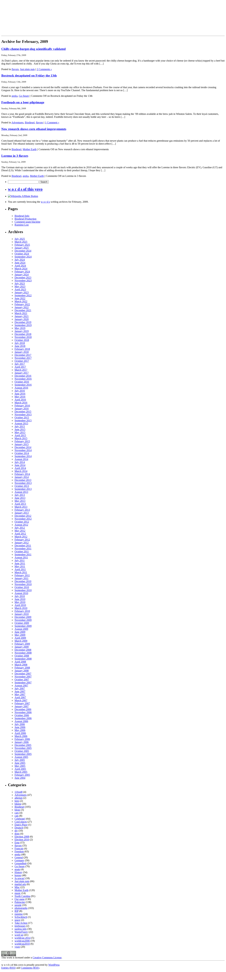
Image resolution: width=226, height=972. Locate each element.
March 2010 (21, 608)
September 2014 (23, 456)
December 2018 (23, 334)
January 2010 (22, 614)
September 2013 (23, 489)
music (18, 893)
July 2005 (20, 760)
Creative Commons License (47, 957)
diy (16, 830)
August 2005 (21, 757)
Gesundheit (20, 863)
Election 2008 (22, 836)
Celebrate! (20, 818)
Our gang (19, 899)
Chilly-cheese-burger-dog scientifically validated (33, 49)
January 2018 (22, 352)
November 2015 (23, 414)
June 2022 (20, 298)
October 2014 (22, 453)
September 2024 (23, 256)
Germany (19, 860)
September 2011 (23, 554)
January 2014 (22, 477)
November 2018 (23, 337)
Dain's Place (21, 824)
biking (18, 803)
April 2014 (20, 468)
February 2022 (22, 304)
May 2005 (20, 766)
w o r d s (45, 201)
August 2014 (21, 459)
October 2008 (22, 655)
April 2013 (20, 503)
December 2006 (23, 709)
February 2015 (22, 441)
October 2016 (22, 381)
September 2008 (23, 658)
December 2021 (23, 310)
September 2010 (23, 590)
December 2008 (23, 649)
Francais (19, 848)
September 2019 (23, 325)
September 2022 (23, 295)
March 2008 (21, 664)
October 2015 (22, 417)
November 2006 (23, 712)
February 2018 (22, 349)
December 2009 (23, 617)
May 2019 (20, 328)
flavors (15, 69)
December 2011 (23, 545)
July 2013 (20, 495)
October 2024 (22, 253)
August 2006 (21, 721)
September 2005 (23, 754)
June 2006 (20, 727)
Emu (17, 842)
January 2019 (22, 331)
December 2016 (23, 375)
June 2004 (20, 777)
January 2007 (22, 706)
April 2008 (20, 661)
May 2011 (20, 566)
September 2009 (23, 626)
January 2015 (22, 444)
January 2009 (22, 646)
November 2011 (23, 548)
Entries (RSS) (8, 967)
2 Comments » (44, 69)
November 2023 (23, 280)
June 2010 (20, 599)
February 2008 (22, 667)
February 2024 (22, 271)
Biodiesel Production (25, 218)
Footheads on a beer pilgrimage (22, 102)
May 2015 (20, 432)
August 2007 (21, 685)
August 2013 (21, 492)
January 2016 (22, 408)
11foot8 (19, 792)
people (18, 905)
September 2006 (23, 718)
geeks (15, 95)
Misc (17, 887)
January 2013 (22, 512)
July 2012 (20, 527)
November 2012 (23, 518)
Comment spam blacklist (27, 221)
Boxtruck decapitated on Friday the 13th (29, 75)
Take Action (21, 923)
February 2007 (22, 703)
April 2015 (20, 435)
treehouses (20, 926)
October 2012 (22, 521)
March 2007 (21, 700)
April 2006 (20, 733)
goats (17, 869)
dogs (17, 833)
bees (17, 800)
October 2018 (22, 340)
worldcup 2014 (22, 937)
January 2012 (22, 542)
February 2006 (22, 739)
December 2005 (23, 745)
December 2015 (23, 411)
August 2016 (21, 387)
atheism (19, 797)
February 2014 (22, 474)
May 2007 (20, 694)
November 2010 (23, 584)
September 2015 (23, 420)
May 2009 (20, 634)
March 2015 (21, 438)
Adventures (17, 122)
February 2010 (22, 611)
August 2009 (21, 629)
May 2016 (20, 396)
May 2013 (20, 500)
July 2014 (20, 462)
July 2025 (20, 238)
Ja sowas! (20, 878)
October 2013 (22, 486)
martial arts (20, 884)
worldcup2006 (22, 940)
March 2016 (21, 402)
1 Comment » (52, 122)
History (18, 872)
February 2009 (22, 643)
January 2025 (22, 247)
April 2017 (20, 366)
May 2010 (20, 602)
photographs (21, 908)
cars (17, 812)
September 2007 (23, 682)
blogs (17, 809)
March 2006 (21, 736)
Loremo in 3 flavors (14, 156)
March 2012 (21, 536)
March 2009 (21, 640)
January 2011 (21, 578)
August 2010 (21, 593)
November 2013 (23, 483)
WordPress (54, 964)
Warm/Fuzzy (21, 931)
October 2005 (22, 751)
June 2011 (20, 563)
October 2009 (22, 623)
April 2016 (20, 399)
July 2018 (20, 343)
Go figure (24, 95)
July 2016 (20, 390)
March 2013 (21, 506)
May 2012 (20, 530)
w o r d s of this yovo (25, 189)
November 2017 (23, 358)
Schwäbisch (21, 917)
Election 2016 (22, 839)
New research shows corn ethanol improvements (33, 129)
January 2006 (22, 742)
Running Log (22, 224)
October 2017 (22, 361)
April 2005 (20, 769)
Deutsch (19, 827)
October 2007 (22, 679)
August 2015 (21, 423)
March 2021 (21, 313)
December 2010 (23, 581)
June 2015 (20, 429)
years (17, 946)
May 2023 (20, 286)
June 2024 (20, 262)
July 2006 (20, 724)
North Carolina (22, 896)
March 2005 (21, 771)
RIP (17, 911)
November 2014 (23, 450)
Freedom (19, 851)
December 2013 (23, 480)
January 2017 (22, 372)
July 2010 (20, 596)
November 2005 (23, 748)
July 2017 (20, 363)
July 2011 (20, 560)
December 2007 (23, 673)
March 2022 (21, 301)
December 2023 (23, 277)
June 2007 (20, 691)
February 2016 (22, 405)
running (19, 914)
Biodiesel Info (22, 215)
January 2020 (22, 319)
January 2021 (22, 316)
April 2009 (20, 637)
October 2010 (22, 587)
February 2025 (22, 244)
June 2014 (20, 465)
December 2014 (23, 447)
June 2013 (20, 498)
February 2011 (22, 575)
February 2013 (22, 509)
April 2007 (20, 697)
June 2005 (20, 763)
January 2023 (22, 292)
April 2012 (20, 533)
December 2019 (23, 322)
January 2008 (22, 670)
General (19, 857)
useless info (21, 928)
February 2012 (22, 539)
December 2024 (23, 250)
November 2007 (23, 676)
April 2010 (20, 605)
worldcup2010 (22, 943)
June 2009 (20, 632)
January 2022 (22, 307)
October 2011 (22, 551)
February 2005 (22, 774)
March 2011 (21, 572)
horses (18, 875)
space (17, 920)
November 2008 (23, 652)
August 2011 (21, 557)
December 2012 (23, 515)
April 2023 (20, 289)
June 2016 (20, 393)
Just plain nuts (27, 69)
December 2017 (23, 355)
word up (19, 934)
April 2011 (20, 569)
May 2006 (20, 730)
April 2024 (20, 265)
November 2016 (23, 378)
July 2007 (20, 688)
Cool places (21, 821)
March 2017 (21, 369)
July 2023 (20, 283)
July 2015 (20, 426)
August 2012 (21, 524)
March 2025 (21, 241)
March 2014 (21, 471)
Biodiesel (30, 122)
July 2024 (20, 259)
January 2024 (22, 274)
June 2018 (20, 346)
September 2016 (23, 384)
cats (17, 815)
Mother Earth (30, 149)
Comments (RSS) (30, 967)
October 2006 (22, 715)
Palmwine (20, 902)
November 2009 (23, 620)
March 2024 (21, 268)
